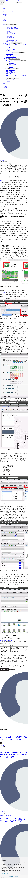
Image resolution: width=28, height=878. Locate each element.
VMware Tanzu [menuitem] (9, 35)
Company (5, 14)
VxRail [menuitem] (7, 39)
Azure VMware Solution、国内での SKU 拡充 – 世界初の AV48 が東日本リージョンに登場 (14, 754)
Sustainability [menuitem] (9, 71)
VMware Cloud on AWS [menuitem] (11, 30)
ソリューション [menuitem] (7, 43)
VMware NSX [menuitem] (9, 32)
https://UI (4, 292)
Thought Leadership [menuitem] (10, 70)
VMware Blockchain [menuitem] (10, 26)
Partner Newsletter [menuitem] (10, 60)
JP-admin (2, 160)
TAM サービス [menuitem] (9, 54)
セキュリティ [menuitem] (9, 47)
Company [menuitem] (5, 68)
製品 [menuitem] (4, 24)
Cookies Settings (13, 876)
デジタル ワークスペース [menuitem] (12, 49)
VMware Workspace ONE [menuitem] (12, 40)
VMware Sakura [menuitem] (9, 73)
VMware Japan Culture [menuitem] (11, 72)
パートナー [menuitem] (6, 58)
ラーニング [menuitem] (8, 55)
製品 (4, 8)
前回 (1, 180)
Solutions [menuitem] (11, 67)
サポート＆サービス (8, 11)
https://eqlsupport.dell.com (6, 640)
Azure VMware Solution (5, 749)
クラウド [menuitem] (8, 46)
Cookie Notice (4, 873)
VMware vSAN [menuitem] (9, 36)
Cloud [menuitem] (10, 61)
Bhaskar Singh (3, 811)
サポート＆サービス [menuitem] (8, 52)
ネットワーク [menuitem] (9, 50)
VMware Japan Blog (15, 0)
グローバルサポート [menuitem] (11, 57)
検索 (1, 2)
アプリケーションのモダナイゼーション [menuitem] (16, 44)
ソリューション (7, 9)
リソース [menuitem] (5, 78)
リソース (5, 15)
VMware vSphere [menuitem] (10, 37)
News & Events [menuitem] (12, 64)
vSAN (1, 733)
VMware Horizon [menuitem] (10, 31)
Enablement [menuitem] (11, 63)
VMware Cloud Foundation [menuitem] (12, 28)
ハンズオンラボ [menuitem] (10, 81)
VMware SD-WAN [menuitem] (10, 33)
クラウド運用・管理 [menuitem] (11, 41)
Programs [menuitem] (11, 65)
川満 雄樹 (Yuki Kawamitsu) (6, 745)
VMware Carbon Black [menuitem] (11, 27)
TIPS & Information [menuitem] (10, 79)
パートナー (6, 12)
